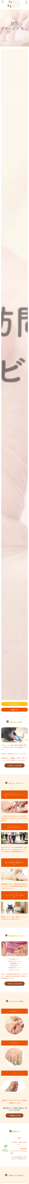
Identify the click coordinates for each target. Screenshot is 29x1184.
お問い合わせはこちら (14, 704)
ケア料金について (14, 1115)
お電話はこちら (14, 709)
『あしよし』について (14, 765)
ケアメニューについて (14, 984)
